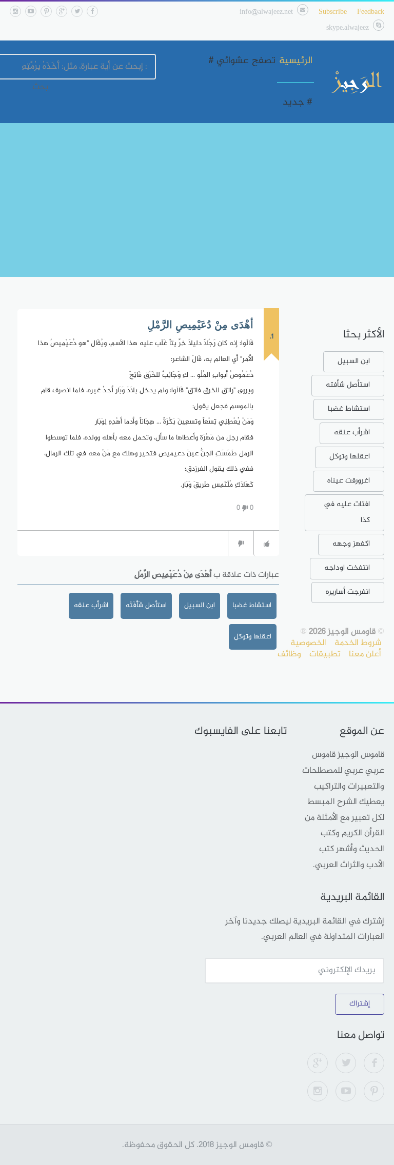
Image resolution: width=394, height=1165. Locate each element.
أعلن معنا (365, 654)
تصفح (263, 61)
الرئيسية (295, 61)
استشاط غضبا (251, 605)
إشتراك (359, 1003)
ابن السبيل (199, 605)
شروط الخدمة (357, 643)
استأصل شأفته (348, 384)
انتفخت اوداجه (347, 567)
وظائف (289, 654)
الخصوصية (308, 643)
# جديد (297, 102)
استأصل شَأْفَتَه (146, 605)
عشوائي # (228, 61)
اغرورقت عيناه (348, 480)
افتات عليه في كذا (347, 512)
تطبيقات (325, 654)
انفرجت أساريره (348, 592)
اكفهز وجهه (351, 543)
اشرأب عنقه (91, 605)
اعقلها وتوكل (349, 456)
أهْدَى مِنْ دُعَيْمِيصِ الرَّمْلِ (200, 324)
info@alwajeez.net (266, 12)
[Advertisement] (197, 200)
